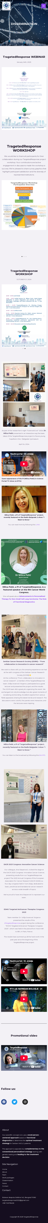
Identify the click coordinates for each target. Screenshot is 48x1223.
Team (4, 1175)
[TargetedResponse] (6, 6)
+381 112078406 (8, 1203)
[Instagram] (25, 1102)
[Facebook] (4, 1102)
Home (4, 1169)
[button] (4, 217)
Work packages (8, 1178)
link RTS (42, 755)
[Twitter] (14, 1102)
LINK (38, 524)
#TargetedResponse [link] (12, 923)
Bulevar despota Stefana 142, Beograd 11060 (19, 1197)
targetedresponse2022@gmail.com (15, 1200)
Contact (5, 1186)
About (4, 1172)
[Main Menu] (43, 6)
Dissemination (7, 1180)
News (4, 1183)
